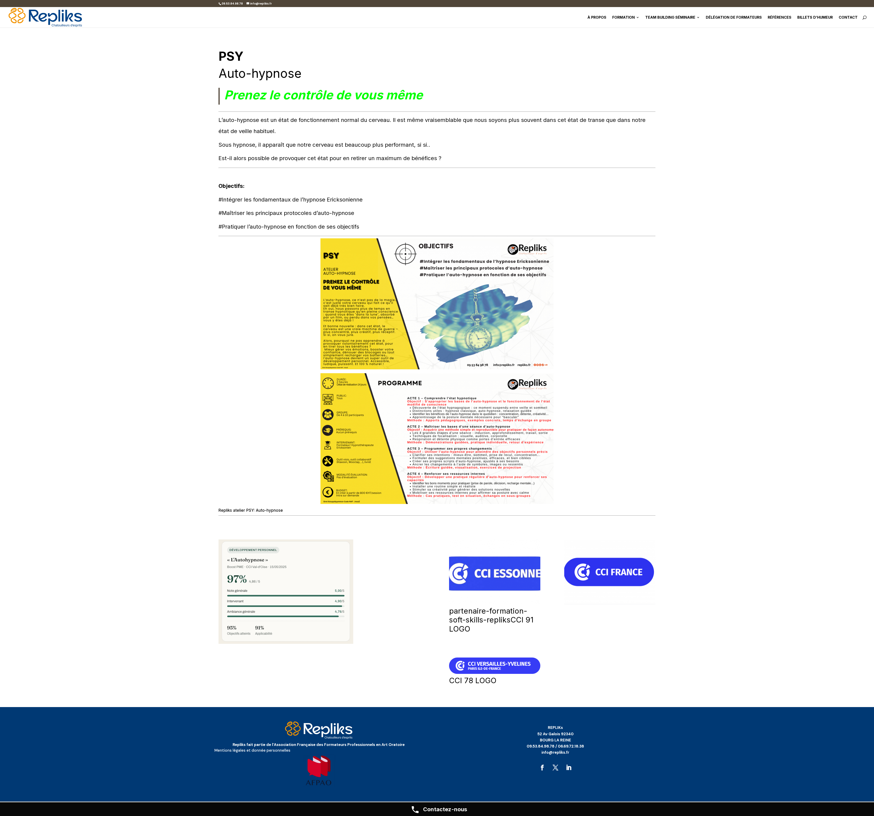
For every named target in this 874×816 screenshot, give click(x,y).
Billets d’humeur (815, 18)
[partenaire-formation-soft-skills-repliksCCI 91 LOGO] (494, 603)
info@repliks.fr (555, 752)
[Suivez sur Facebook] (542, 767)
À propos (596, 18)
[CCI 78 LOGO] (494, 672)
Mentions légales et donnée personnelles (252, 750)
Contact (848, 18)
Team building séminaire (670, 18)
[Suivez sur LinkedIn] (568, 767)
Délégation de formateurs (734, 18)
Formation (623, 18)
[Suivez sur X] (555, 767)
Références (779, 18)
